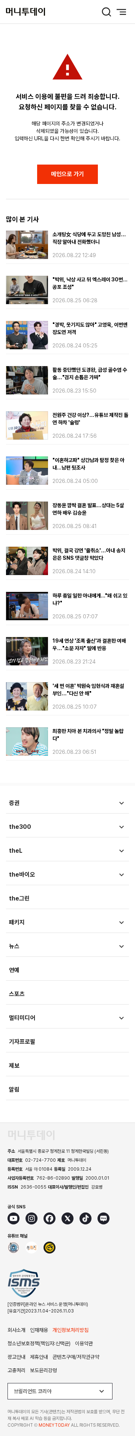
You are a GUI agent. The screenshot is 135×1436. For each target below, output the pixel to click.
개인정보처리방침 (70, 1330)
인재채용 (39, 1330)
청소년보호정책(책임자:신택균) (39, 1343)
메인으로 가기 (67, 174)
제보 (14, 1065)
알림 (14, 1089)
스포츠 (17, 994)
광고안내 (17, 1357)
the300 (20, 826)
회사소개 (17, 1330)
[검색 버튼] (106, 11)
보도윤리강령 (43, 1370)
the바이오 (22, 874)
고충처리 (17, 1370)
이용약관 (84, 1343)
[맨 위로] (119, 1405)
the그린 (19, 898)
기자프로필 (22, 1041)
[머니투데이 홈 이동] (31, 1135)
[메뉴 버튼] (121, 11)
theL (15, 850)
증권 (14, 802)
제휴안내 (39, 1357)
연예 (14, 970)
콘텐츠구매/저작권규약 (75, 1357)
